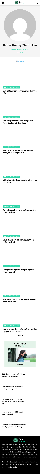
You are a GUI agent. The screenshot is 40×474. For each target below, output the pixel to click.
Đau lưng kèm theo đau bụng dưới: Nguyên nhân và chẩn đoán (18, 121)
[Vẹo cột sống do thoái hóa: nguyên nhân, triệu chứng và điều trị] (20, 135)
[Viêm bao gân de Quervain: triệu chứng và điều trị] (20, 165)
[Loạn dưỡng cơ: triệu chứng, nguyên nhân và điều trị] (20, 224)
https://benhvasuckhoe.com (20, 49)
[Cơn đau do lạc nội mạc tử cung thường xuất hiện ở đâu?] (32, 389)
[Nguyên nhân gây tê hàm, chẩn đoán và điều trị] (32, 414)
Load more (19, 335)
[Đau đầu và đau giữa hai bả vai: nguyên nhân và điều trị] (20, 284)
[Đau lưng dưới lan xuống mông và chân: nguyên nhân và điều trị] (20, 314)
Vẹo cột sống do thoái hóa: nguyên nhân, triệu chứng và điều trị (18, 151)
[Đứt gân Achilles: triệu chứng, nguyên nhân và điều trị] (20, 194)
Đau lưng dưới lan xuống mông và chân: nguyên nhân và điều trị (20, 330)
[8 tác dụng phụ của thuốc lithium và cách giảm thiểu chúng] (32, 376)
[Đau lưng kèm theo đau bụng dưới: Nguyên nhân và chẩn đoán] (20, 105)
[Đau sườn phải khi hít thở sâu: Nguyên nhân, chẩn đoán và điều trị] (32, 401)
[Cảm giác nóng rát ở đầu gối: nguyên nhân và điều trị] (20, 254)
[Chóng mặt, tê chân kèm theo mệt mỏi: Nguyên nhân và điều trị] (32, 427)
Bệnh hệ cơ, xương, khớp (11, 87)
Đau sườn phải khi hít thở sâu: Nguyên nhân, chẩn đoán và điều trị (13, 401)
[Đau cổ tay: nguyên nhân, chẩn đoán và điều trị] (20, 75)
